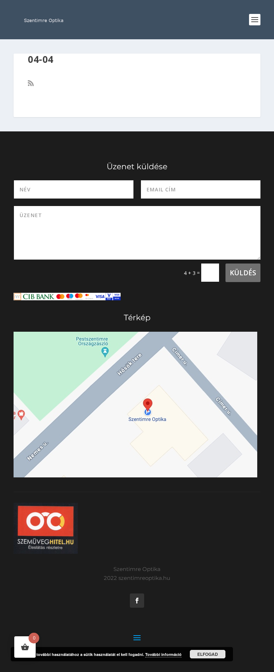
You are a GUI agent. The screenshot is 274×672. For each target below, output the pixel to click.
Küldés (243, 272)
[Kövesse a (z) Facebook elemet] (137, 600)
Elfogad (207, 654)
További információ (163, 654)
